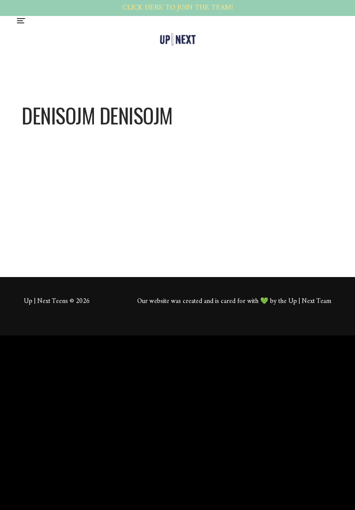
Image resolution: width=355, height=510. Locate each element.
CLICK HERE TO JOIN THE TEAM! (178, 7)
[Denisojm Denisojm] (76, 135)
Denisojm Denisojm (170, 152)
